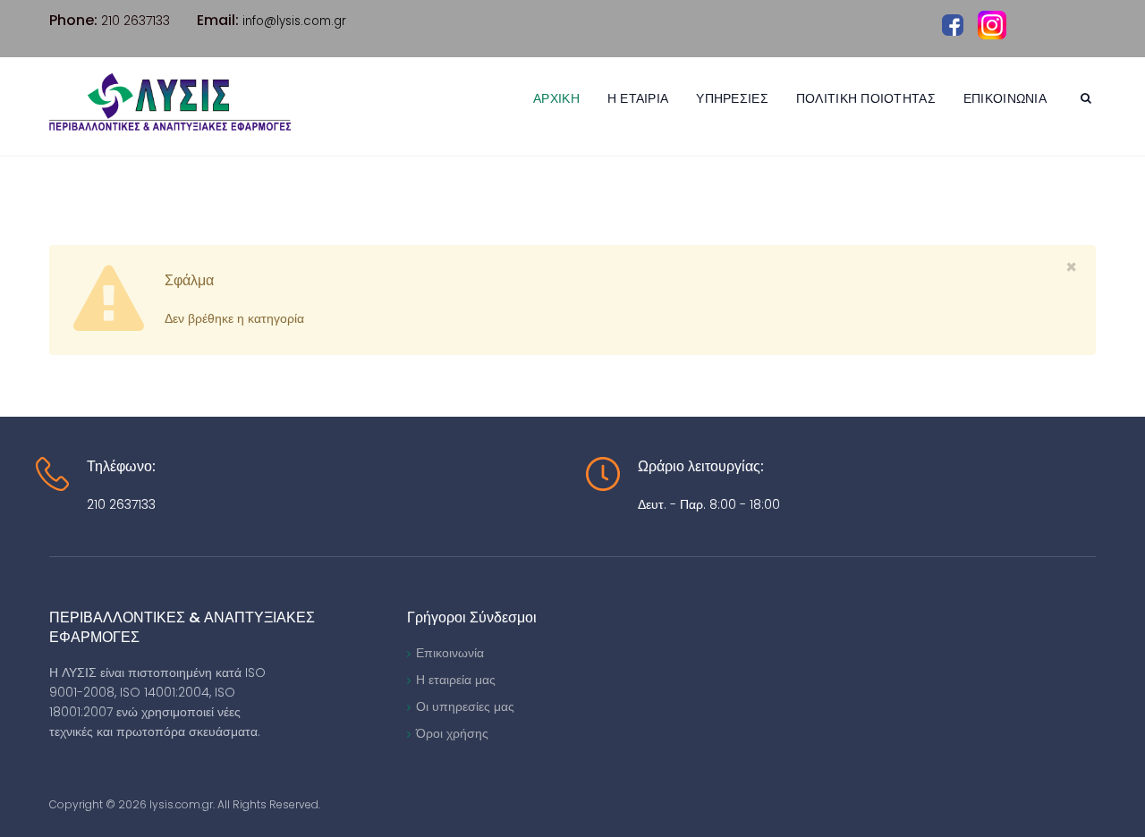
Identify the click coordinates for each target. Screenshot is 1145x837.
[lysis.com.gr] (170, 102)
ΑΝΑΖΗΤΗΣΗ (1088, 101)
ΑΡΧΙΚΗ (556, 98)
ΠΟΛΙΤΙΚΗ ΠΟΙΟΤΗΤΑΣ (866, 98)
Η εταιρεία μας (456, 680)
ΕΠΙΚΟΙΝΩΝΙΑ (1005, 98)
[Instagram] (992, 25)
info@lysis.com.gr (294, 21)
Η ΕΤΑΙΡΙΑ (638, 98)
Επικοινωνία (450, 653)
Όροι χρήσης (452, 733)
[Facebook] (952, 24)
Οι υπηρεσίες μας (465, 706)
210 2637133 (121, 504)
